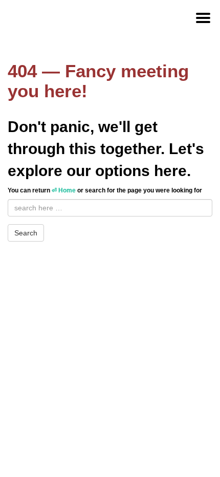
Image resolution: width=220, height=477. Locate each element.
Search (25, 233)
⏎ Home (64, 190)
